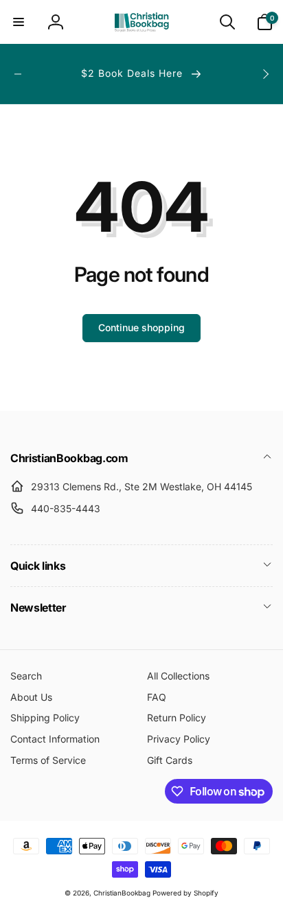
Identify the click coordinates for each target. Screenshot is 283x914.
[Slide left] (17, 74)
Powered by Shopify (185, 893)
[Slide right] (265, 74)
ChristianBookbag (121, 893)
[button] (18, 22)
